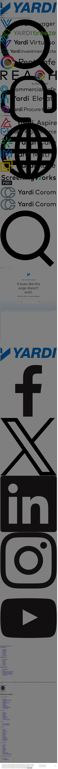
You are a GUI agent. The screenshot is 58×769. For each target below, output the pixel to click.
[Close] (55, 766)
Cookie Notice (29, 767)
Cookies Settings (42, 765)
